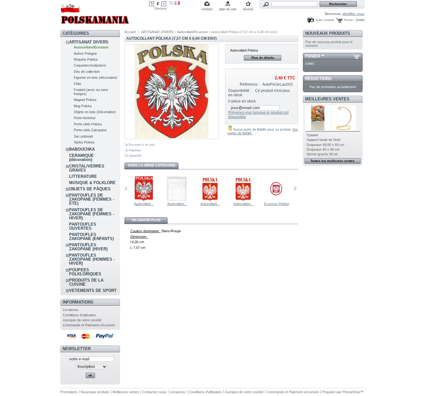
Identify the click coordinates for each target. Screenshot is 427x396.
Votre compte (324, 20)
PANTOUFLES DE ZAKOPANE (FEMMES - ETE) (91, 199)
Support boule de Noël (323, 140)
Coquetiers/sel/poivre (90, 65)
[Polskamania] (95, 26)
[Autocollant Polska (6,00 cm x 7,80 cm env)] (143, 200)
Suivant (295, 188)
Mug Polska (83, 106)
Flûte (77, 84)
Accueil (129, 32)
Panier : (349, 20)
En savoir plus (146, 220)
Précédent (125, 188)
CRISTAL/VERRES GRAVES (86, 168)
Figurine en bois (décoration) (95, 77)
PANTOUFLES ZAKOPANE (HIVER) (88, 247)
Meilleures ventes (327, 99)
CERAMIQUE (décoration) (81, 157)
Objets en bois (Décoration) (95, 112)
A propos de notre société (82, 320)
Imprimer (135, 150)
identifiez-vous (353, 14)
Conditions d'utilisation (79, 315)
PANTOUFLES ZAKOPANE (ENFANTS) (91, 236)
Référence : (249, 84)
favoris (248, 9)
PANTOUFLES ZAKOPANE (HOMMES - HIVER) (92, 259)
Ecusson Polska (276, 204)
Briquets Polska (86, 59)
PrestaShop (351, 392)
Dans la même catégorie (151, 165)
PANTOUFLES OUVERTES (82, 226)
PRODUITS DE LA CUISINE (86, 282)
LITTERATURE (83, 176)
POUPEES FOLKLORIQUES (85, 272)
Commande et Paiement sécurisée (89, 325)
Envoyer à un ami (141, 144)
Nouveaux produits (327, 33)
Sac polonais (83, 136)
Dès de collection (87, 71)
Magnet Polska (85, 100)
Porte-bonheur (85, 118)
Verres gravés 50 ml (322, 154)
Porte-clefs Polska (88, 124)
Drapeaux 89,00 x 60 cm (325, 145)
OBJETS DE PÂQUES (90, 189)
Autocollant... (143, 204)
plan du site (227, 9)
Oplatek (313, 135)
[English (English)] (171, 3)
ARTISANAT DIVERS (88, 42)
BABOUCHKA (82, 149)
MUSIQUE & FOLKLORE (92, 182)
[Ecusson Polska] (276, 200)
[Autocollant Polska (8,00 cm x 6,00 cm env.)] (176, 200)
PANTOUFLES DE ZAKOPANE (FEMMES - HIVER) (91, 214)
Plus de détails (262, 57)
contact (207, 9)
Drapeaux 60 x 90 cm (323, 149)
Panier (312, 56)
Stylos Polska (84, 142)
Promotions (69, 392)
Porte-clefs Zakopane (90, 130)
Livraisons (70, 310)
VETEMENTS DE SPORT (93, 290)
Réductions (318, 78)
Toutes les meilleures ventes (332, 161)
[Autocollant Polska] (210, 200)
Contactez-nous (154, 392)
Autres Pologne (85, 53)
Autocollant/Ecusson (91, 47)
